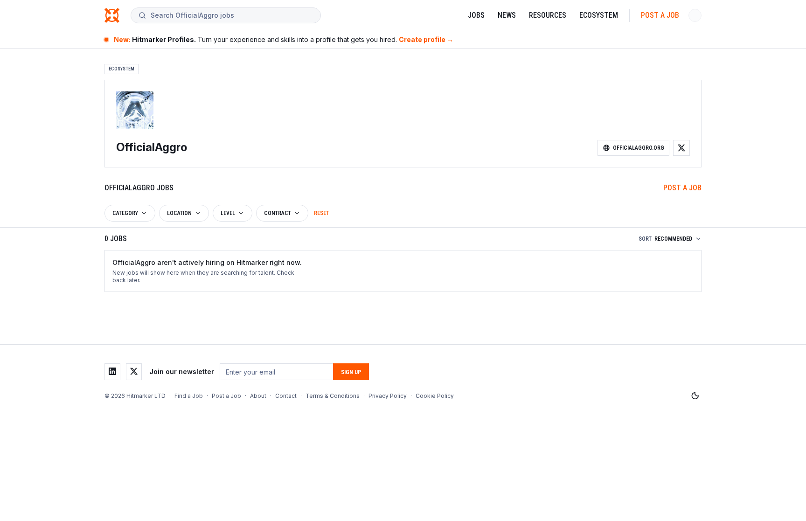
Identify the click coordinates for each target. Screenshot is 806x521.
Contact (286, 395)
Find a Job (188, 395)
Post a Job (660, 15)
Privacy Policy (387, 395)
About (258, 395)
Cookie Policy (435, 395)
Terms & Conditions (333, 395)
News (507, 15)
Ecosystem (598, 15)
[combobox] (232, 15)
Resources (547, 15)
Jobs (476, 15)
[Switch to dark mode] (695, 396)
